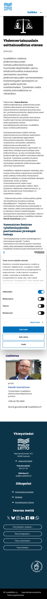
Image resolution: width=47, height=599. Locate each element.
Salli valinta (23, 337)
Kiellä (23, 344)
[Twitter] (8, 518)
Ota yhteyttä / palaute (22, 527)
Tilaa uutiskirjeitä (22, 540)
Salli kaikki (23, 329)
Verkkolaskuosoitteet (24, 492)
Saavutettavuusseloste (31, 592)
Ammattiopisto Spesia (24, 502)
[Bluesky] (13, 518)
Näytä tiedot (35, 322)
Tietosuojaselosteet (15, 595)
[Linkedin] (22, 518)
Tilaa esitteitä (22, 547)
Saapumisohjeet (25, 461)
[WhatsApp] (37, 518)
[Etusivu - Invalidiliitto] (8, 6)
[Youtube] (32, 518)
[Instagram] (18, 518)
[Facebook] (27, 518)
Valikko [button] (32, 12)
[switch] (41, 299)
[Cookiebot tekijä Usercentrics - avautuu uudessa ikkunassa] (34, 252)
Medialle (18, 497)
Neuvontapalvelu (22, 534)
